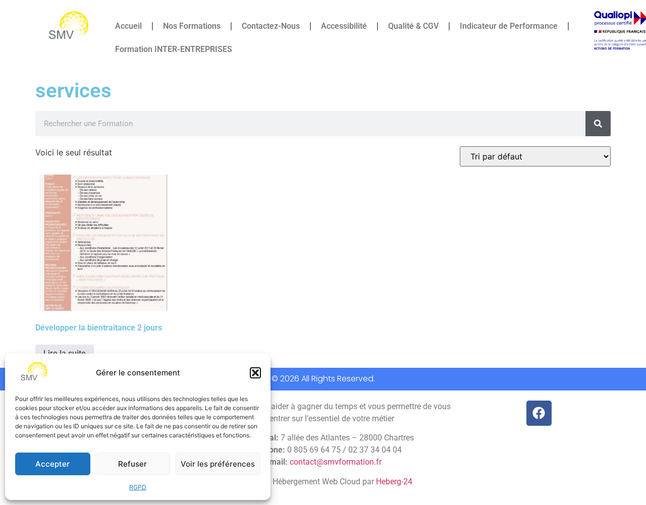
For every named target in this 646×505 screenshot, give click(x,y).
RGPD (137, 487)
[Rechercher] (598, 123)
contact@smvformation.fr (336, 462)
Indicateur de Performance (509, 26)
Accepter (52, 464)
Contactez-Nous (271, 26)
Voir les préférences (218, 464)
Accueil (128, 26)
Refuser (132, 464)
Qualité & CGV (413, 26)
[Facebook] (539, 413)
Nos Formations (192, 26)
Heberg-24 (394, 481)
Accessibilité (344, 26)
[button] (255, 373)
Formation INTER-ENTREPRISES (173, 49)
